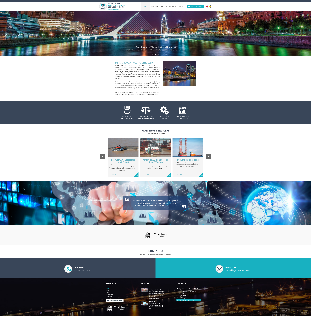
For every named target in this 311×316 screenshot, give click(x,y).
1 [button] (152, 54)
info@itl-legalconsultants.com (238, 270)
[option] (155, 33)
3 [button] (155, 54)
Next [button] (308, 33)
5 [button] (158, 54)
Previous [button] (2, 33)
